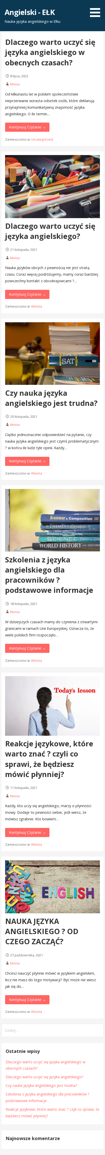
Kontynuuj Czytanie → (27, 127)
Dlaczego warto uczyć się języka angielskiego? (50, 231)
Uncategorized (42, 139)
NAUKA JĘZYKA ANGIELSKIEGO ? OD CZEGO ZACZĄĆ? (41, 931)
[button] (97, 9)
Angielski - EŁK (30, 12)
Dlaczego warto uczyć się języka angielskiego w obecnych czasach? (50, 52)
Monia (15, 84)
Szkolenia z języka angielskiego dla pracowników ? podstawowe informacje (49, 575)
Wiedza (36, 306)
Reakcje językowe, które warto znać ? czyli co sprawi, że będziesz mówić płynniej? (49, 759)
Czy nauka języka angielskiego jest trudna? (51, 398)
